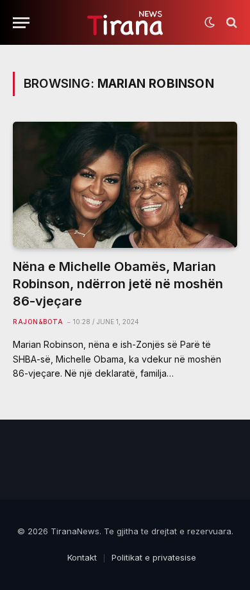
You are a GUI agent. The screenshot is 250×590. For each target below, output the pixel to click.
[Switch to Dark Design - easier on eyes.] (209, 22)
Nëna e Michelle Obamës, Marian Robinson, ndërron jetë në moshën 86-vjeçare (118, 284)
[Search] (230, 22)
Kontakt (82, 557)
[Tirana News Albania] (125, 23)
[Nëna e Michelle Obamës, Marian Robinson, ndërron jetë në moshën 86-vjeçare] (125, 185)
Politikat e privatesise (154, 557)
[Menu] (21, 22)
